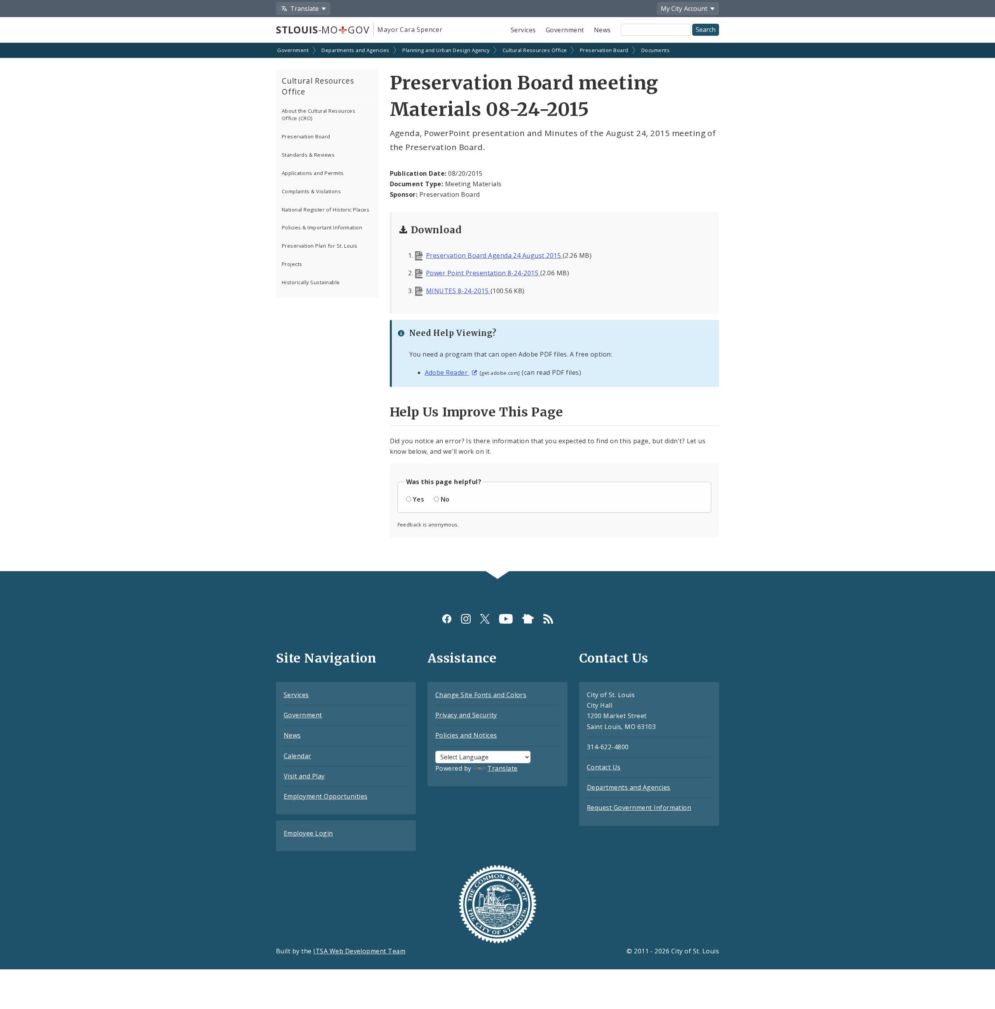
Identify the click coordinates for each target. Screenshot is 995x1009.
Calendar (297, 756)
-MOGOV (322, 29)
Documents (655, 50)
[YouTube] (506, 619)
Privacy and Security (466, 715)
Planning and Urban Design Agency (445, 50)
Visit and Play (304, 776)
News (602, 30)
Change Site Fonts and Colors (480, 695)
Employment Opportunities (326, 796)
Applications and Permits (313, 173)
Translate (502, 768)
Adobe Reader (447, 372)
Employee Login (308, 833)
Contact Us (604, 767)
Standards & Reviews (308, 154)
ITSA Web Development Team (359, 951)
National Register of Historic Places (325, 209)
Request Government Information (639, 807)
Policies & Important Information (322, 227)
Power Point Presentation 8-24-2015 (483, 273)
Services (523, 30)
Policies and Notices (466, 735)
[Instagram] (466, 619)
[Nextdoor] (528, 619)
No (445, 499)
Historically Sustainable (311, 282)
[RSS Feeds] (548, 619)
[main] (497, 308)
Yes (418, 499)
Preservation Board (604, 50)
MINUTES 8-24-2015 (458, 291)
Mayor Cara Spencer (409, 29)
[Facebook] (447, 619)
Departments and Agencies (355, 50)
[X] (485, 619)
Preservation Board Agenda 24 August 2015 (494, 255)
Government (565, 30)
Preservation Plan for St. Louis (320, 245)
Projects (292, 264)
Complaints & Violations (311, 191)
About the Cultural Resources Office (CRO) (318, 114)
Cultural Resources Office (535, 50)
